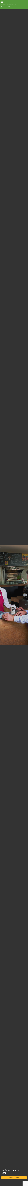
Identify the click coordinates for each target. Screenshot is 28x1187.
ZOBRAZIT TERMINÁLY (14, 1177)
